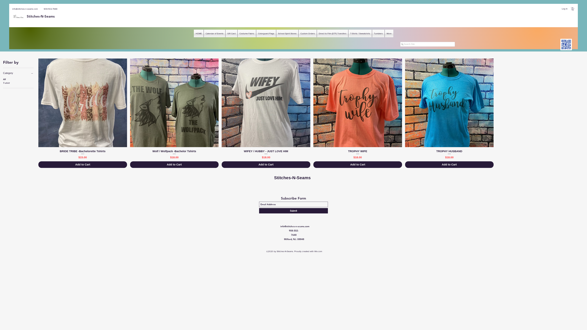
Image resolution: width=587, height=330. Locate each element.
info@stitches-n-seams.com (25, 9)
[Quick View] (82, 103)
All (4, 79)
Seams (49, 16)
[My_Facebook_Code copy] (566, 44)
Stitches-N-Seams (292, 177)
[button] (573, 8)
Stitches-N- (35, 16)
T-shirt (6, 83)
